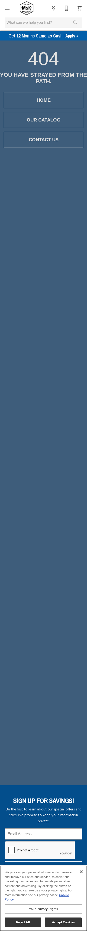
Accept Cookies (63, 922)
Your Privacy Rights (43, 909)
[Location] (53, 8)
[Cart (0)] (79, 8)
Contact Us (43, 139)
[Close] (81, 872)
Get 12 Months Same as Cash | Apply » (43, 36)
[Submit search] (75, 22)
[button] (7, 8)
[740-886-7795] (66, 8)
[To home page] (27, 8)
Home (44, 100)
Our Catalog (44, 119)
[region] (43, 898)
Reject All (23, 922)
